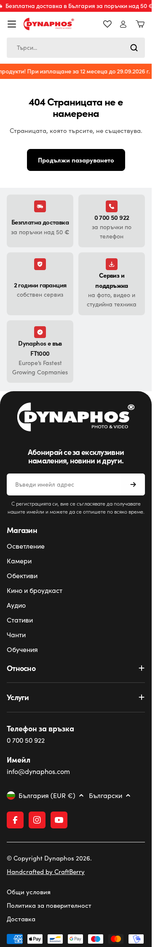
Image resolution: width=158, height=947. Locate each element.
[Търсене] (134, 47)
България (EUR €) (47, 795)
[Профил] (123, 24)
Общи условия (29, 891)
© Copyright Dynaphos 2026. (49, 858)
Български (105, 795)
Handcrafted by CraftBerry (46, 871)
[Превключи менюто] (12, 24)
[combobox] (76, 48)
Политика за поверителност (49, 905)
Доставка (21, 919)
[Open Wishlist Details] (107, 24)
